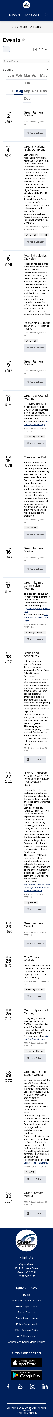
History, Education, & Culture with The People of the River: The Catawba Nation (37, 778)
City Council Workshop (31, 959)
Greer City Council (26, 1306)
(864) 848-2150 (26, 1276)
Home (26, 1294)
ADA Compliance (26, 1336)
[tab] (10, 76)
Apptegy (33, 1413)
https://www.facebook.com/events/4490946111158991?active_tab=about (37, 887)
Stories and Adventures (31, 655)
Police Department (26, 1324)
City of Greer (19, 27)
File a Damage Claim (26, 1330)
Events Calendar (26, 1312)
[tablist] (26, 79)
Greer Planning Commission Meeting (34, 585)
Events (37, 27)
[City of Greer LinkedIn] (44, 1386)
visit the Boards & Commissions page (36, 617)
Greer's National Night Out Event (34, 148)
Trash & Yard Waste (26, 1318)
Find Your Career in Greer (26, 1300)
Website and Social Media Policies (26, 1341)
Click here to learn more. (36, 1162)
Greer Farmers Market (33, 114)
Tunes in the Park (35, 457)
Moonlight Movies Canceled (35, 257)
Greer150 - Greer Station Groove (35, 1073)
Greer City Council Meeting (36, 397)
